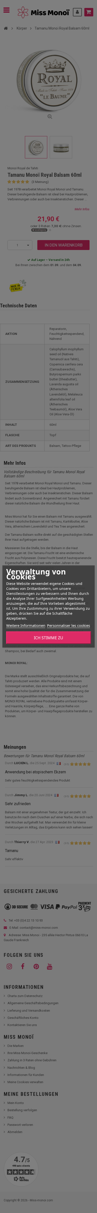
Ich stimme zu (48, 638)
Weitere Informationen (25, 625)
